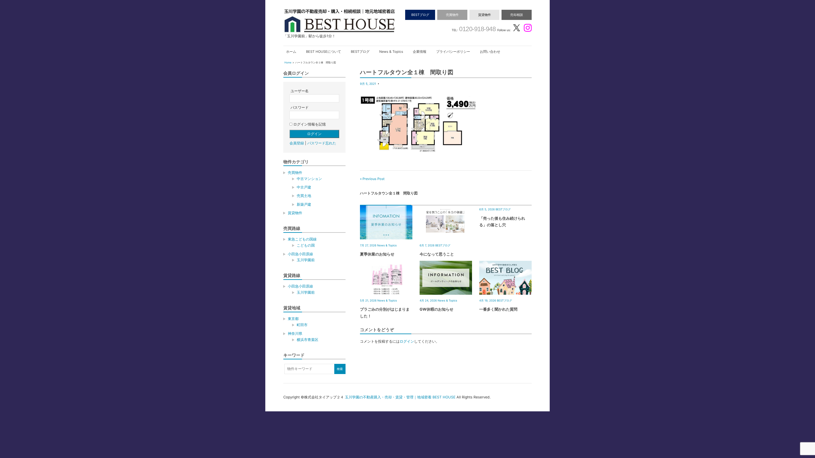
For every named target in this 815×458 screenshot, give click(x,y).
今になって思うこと (437, 254)
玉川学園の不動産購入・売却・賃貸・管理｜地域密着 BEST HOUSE (400, 397)
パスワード (300, 107)
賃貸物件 (484, 15)
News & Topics (391, 51)
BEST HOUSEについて (323, 51)
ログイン (407, 341)
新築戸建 (304, 204)
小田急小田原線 (300, 254)
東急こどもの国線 (302, 239)
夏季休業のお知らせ (377, 254)
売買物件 (452, 15)
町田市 (302, 325)
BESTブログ (420, 15)
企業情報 (419, 51)
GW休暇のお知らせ (436, 309)
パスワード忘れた (321, 143)
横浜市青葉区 (307, 340)
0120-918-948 (477, 28)
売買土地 (304, 196)
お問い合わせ (490, 51)
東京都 (293, 319)
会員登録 (296, 143)
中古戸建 (304, 187)
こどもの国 (306, 245)
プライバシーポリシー (453, 51)
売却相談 (516, 15)
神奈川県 (295, 333)
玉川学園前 (306, 260)
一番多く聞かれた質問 (498, 309)
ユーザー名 (300, 91)
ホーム (291, 51)
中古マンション (309, 179)
